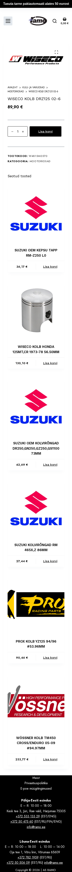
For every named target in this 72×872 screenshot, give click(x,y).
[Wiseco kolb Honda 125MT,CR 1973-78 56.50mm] (36, 309)
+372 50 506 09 (18, 862)
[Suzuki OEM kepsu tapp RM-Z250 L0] (36, 213)
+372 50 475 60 (21, 821)
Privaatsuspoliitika (36, 783)
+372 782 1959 (28, 857)
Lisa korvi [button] (50, 267)
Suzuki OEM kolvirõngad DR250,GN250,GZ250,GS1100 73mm (36, 448)
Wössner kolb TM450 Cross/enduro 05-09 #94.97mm (36, 743)
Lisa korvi (45, 131)
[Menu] (8, 21)
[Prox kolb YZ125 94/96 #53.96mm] (36, 604)
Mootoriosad (40, 161)
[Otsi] (55, 21)
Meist (36, 778)
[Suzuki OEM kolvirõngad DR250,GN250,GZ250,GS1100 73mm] (36, 406)
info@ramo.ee (36, 827)
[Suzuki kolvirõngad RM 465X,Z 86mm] (36, 508)
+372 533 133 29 (28, 816)
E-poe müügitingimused (36, 788)
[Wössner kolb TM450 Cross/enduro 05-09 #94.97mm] (36, 701)
